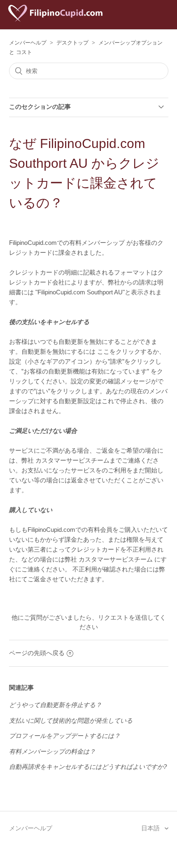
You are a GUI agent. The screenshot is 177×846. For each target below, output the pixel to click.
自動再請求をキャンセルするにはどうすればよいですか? (88, 766)
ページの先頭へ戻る (37, 652)
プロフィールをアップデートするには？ (64, 735)
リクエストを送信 (122, 617)
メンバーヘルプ (28, 43)
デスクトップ (72, 43)
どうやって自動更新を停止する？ (55, 704)
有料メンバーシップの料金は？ (52, 751)
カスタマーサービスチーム (72, 460)
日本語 (151, 828)
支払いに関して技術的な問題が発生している (71, 720)
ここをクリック (118, 351)
